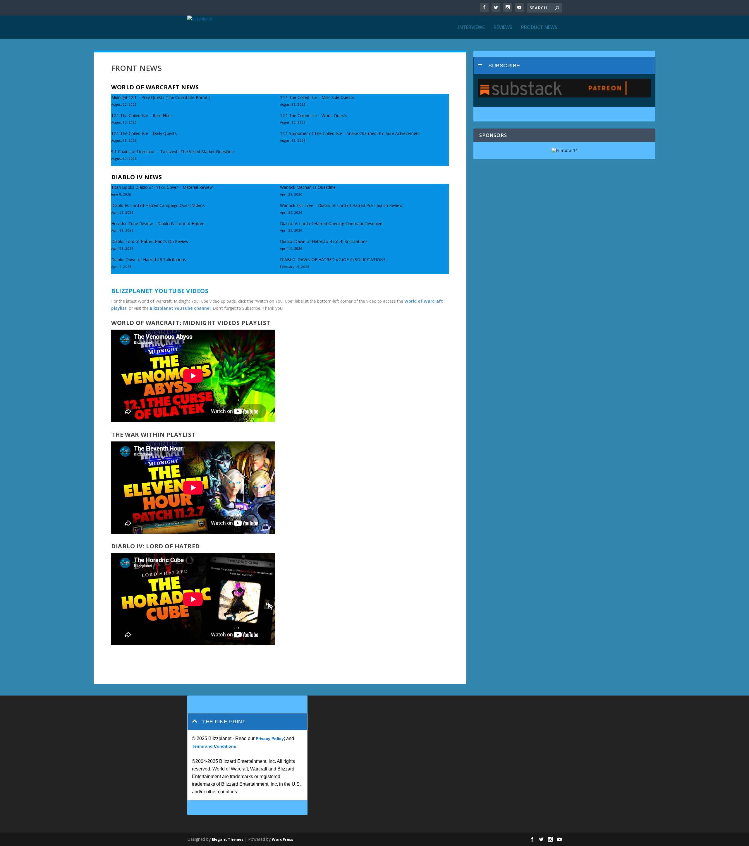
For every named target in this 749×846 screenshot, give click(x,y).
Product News (539, 27)
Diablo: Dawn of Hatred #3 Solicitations (148, 259)
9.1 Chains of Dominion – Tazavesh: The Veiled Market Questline (172, 151)
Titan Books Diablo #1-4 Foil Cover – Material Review (162, 187)
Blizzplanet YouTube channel (180, 308)
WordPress (282, 839)
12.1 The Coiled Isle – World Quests (313, 115)
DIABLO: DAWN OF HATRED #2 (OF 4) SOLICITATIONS (333, 259)
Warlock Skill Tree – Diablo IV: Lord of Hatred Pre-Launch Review (341, 205)
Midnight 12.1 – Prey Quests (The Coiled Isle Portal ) (160, 97)
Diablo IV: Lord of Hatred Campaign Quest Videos (158, 205)
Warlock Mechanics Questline (308, 187)
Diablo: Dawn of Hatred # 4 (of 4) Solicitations (323, 241)
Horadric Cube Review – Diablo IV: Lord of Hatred (158, 223)
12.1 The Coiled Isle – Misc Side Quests (317, 97)
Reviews (503, 27)
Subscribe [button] (504, 65)
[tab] (564, 65)
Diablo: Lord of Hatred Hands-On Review (149, 241)
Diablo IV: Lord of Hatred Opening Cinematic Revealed (331, 223)
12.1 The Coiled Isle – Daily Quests (144, 133)
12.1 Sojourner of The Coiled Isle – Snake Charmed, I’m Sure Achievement (350, 133)
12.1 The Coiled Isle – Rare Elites (142, 115)
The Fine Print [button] (223, 722)
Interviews (471, 27)
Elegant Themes (227, 839)
